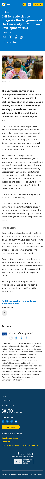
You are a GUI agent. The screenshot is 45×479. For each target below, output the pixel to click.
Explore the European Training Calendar (18, 445)
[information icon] (11, 338)
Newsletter (11, 427)
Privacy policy (6, 400)
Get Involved (7, 442)
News (6, 12)
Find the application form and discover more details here (20, 302)
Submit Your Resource (11, 438)
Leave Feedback (11, 42)
